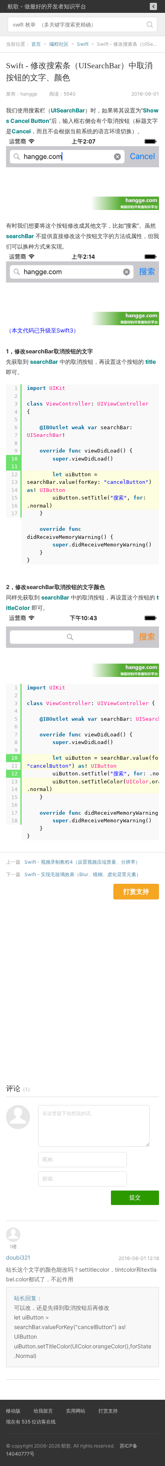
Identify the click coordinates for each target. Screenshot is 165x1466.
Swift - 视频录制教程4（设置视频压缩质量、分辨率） (82, 862)
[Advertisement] (82, 982)
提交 (135, 1197)
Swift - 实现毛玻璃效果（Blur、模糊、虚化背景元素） (82, 874)
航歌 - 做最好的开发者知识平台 (47, 6)
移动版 (13, 1411)
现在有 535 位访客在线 (31, 1422)
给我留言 (43, 1411)
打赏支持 (108, 1411)
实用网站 (75, 1411)
